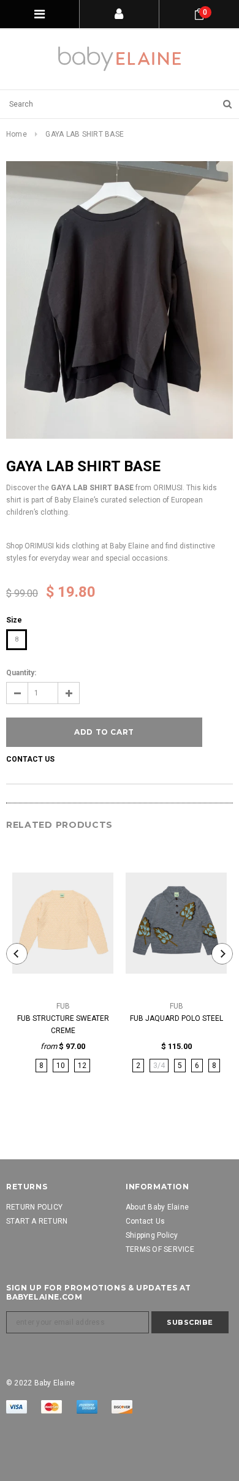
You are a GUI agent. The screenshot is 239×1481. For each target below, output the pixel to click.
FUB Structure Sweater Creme (63, 1024)
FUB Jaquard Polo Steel (176, 1018)
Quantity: (21, 673)
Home (16, 134)
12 (82, 1065)
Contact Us (30, 759)
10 (60, 1065)
